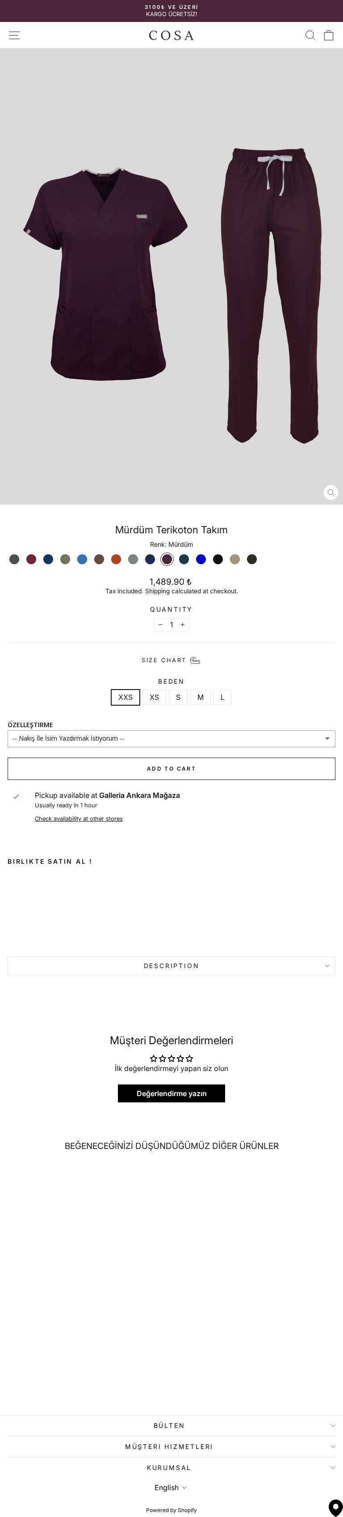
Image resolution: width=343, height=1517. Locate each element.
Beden (171, 681)
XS (154, 697)
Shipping (157, 591)
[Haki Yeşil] (65, 559)
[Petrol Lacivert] (184, 559)
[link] (73, 909)
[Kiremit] (116, 559)
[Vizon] (235, 559)
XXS (125, 697)
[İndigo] (82, 559)
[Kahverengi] (99, 559)
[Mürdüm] (167, 559)
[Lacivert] (150, 559)
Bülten (169, 1425)
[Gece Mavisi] (48, 559)
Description (172, 965)
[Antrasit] (14, 559)
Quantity (171, 609)
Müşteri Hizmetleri (169, 1446)
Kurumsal (169, 1467)
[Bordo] (31, 559)
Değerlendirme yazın (172, 1093)
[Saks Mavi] (201, 559)
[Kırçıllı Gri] (133, 559)
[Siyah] (218, 559)
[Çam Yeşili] (252, 559)
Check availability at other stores (79, 818)
